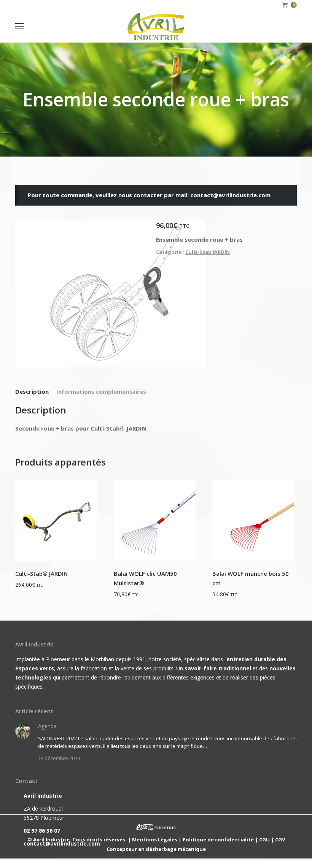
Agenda (47, 726)
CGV (280, 839)
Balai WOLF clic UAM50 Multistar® (145, 578)
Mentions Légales (154, 839)
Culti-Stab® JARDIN (41, 573)
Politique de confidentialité (218, 839)
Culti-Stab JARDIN (207, 252)
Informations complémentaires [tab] (101, 391)
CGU (264, 839)
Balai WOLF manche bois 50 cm (250, 578)
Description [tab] (32, 391)
